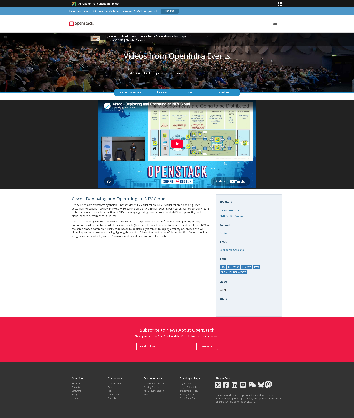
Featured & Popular (130, 92)
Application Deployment (233, 271)
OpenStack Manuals (154, 383)
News (75, 398)
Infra (256, 266)
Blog (74, 394)
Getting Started (151, 387)
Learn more (170, 11)
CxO (223, 266)
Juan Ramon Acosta (231, 215)
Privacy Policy (187, 394)
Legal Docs (185, 383)
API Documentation (154, 390)
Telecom (246, 266)
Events (111, 387)
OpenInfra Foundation (269, 398)
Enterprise (233, 266)
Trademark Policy (189, 390)
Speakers (223, 92)
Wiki (146, 394)
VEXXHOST (252, 401)
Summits (192, 92)
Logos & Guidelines (190, 387)
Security (76, 387)
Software (76, 390)
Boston (224, 233)
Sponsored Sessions (232, 250)
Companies (114, 394)
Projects (76, 383)
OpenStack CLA (188, 398)
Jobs (110, 390)
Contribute (113, 398)
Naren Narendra (229, 210)
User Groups (114, 383)
